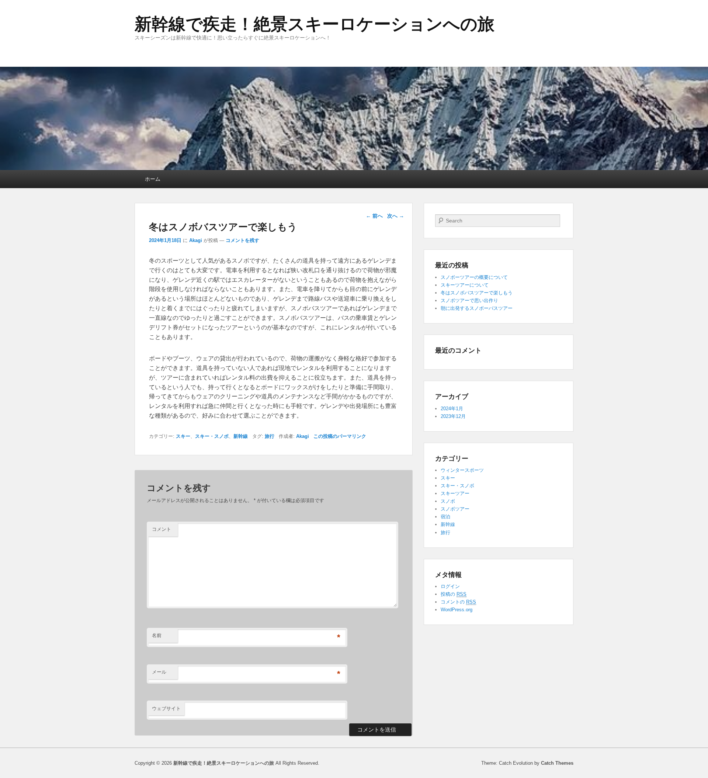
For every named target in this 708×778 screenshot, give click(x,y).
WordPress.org (456, 609)
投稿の (453, 594)
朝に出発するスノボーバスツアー (477, 308)
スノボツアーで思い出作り (469, 300)
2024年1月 (452, 408)
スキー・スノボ (212, 436)
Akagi (195, 240)
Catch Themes (557, 763)
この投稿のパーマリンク (339, 436)
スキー (183, 436)
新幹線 (240, 436)
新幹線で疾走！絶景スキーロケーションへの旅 (314, 24)
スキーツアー (455, 493)
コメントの (458, 602)
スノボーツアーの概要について (474, 277)
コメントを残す (242, 240)
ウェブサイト (166, 708)
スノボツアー (455, 509)
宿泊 (445, 516)
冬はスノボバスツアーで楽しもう (477, 292)
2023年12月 (453, 416)
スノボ (448, 501)
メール (159, 672)
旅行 (269, 436)
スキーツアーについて (465, 285)
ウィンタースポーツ (462, 470)
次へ (395, 216)
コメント (161, 529)
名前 (157, 635)
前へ (374, 216)
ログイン (450, 586)
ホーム (152, 179)
